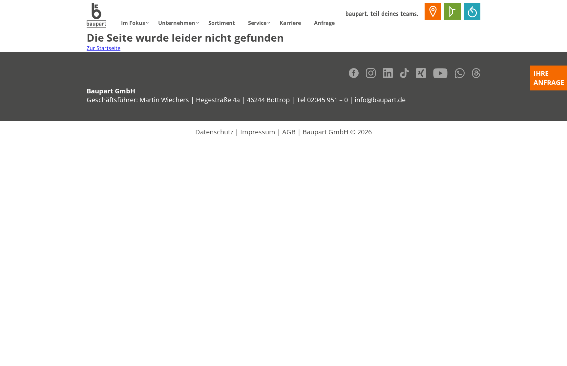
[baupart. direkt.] (433, 11)
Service (257, 23)
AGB (289, 131)
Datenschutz (214, 131)
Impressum (257, 131)
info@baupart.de (380, 99)
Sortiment (221, 23)
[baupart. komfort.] (472, 11)
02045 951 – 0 (327, 99)
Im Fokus (133, 23)
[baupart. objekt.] (452, 11)
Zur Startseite (103, 48)
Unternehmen (176, 23)
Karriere (290, 23)
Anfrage (324, 23)
